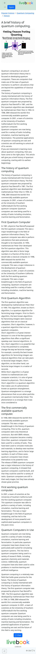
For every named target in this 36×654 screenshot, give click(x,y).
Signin (11, 7)
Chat (19, 635)
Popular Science (7, 13)
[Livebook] (26, 3)
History (7, 16)
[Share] (4, 651)
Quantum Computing (25, 13)
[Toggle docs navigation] (5, 3)
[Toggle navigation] (5, 7)
